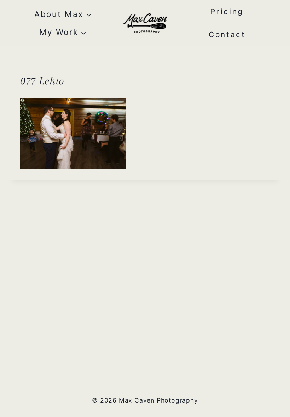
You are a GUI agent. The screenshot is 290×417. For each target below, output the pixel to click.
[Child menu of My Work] (63, 32)
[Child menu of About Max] (62, 14)
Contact (227, 34)
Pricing (227, 11)
